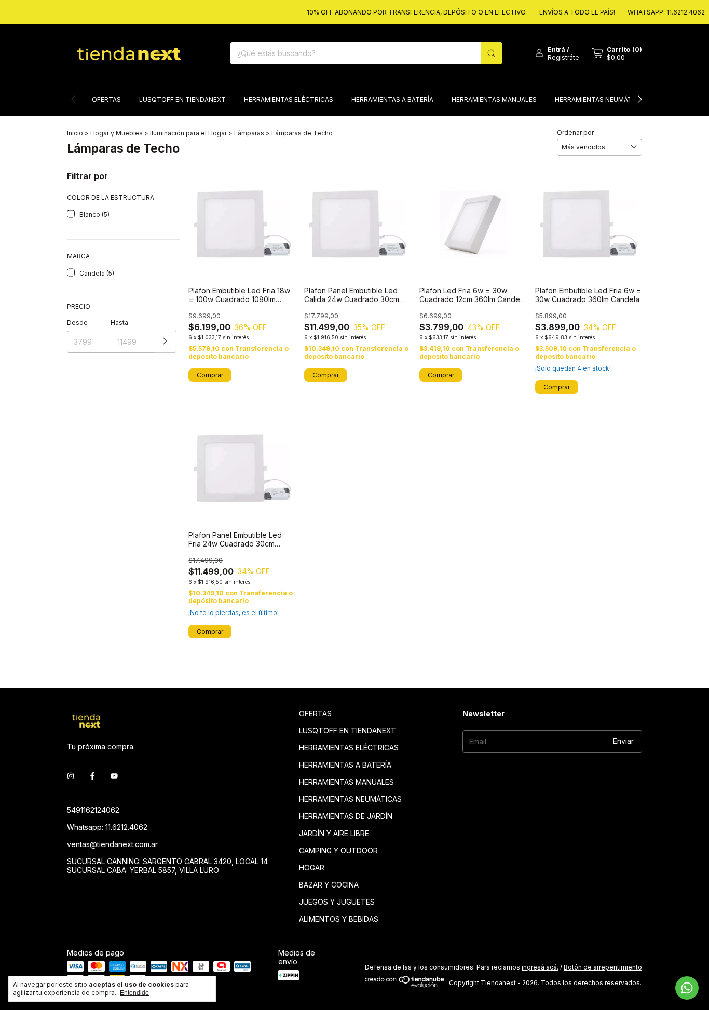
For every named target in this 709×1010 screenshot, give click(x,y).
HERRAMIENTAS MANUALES (494, 99)
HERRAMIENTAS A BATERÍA (392, 99)
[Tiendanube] (405, 985)
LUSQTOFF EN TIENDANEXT (182, 99)
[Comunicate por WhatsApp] (687, 988)
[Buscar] (491, 53)
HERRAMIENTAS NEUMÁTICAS (601, 99)
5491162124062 (93, 810)
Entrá (556, 49)
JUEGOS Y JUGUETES (337, 901)
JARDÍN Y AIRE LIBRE (334, 833)
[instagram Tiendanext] (70, 776)
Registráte (563, 57)
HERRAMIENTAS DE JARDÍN (345, 816)
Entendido (134, 993)
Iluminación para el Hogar (188, 133)
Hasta (119, 322)
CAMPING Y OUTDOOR (338, 850)
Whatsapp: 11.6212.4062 (107, 827)
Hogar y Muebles (117, 133)
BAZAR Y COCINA (329, 884)
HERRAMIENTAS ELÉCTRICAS (288, 99)
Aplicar (165, 342)
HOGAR (311, 867)
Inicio (75, 133)
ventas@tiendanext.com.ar (112, 844)
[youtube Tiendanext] (114, 776)
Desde (77, 322)
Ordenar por (575, 133)
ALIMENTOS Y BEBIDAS (338, 919)
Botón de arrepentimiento (603, 967)
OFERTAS (106, 99)
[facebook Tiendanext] (92, 776)
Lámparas (249, 133)
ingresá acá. (540, 967)
